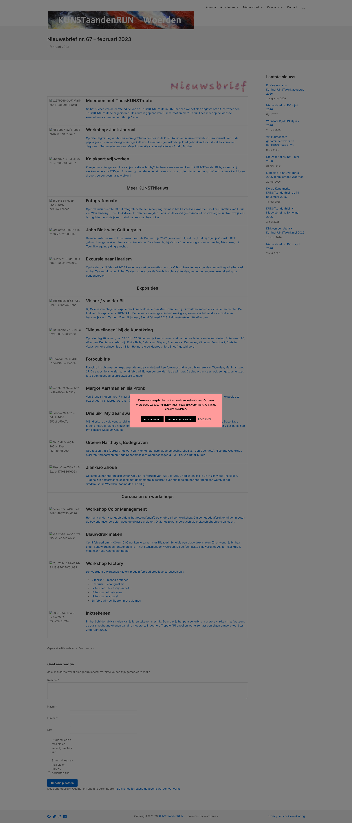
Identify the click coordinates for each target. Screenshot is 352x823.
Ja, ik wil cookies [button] (152, 419)
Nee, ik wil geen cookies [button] (180, 419)
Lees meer (204, 418)
